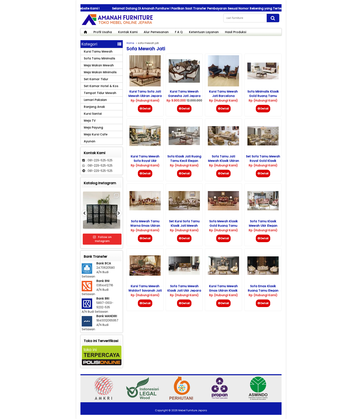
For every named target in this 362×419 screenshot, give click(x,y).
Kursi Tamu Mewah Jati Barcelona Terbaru (223, 95)
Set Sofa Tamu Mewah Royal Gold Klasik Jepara (263, 160)
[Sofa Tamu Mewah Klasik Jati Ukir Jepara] (184, 274)
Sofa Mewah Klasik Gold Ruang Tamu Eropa (223, 225)
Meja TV (90, 120)
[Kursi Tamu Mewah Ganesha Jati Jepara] (184, 82)
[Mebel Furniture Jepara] (117, 25)
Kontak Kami (127, 32)
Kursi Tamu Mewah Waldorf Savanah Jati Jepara (145, 290)
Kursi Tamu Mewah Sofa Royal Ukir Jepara (145, 160)
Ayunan (89, 141)
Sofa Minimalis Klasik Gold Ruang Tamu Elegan (263, 95)
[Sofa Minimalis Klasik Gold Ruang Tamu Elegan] (263, 78)
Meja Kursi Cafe (95, 134)
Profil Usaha (102, 32)
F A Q (179, 32)
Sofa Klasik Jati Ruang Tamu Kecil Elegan (184, 158)
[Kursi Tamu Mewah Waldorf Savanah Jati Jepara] (145, 274)
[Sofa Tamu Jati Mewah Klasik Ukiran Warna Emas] (223, 144)
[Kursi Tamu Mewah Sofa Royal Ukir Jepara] (145, 150)
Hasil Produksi (235, 32)
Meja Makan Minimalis (100, 72)
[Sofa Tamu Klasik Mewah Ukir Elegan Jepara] (263, 209)
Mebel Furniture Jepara (192, 410)
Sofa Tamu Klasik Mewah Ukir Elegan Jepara (263, 225)
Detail (146, 109)
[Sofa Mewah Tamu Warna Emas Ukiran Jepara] (145, 209)
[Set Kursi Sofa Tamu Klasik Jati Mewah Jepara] (184, 209)
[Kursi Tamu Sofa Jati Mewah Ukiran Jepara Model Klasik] (145, 85)
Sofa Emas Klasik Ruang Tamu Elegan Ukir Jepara (263, 290)
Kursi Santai (93, 114)
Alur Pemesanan (156, 32)
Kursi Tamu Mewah (98, 51)
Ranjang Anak (94, 107)
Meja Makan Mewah (99, 65)
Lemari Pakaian (95, 100)
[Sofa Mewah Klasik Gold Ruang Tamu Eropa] (223, 209)
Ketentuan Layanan (204, 32)
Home (130, 43)
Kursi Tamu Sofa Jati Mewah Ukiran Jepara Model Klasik (145, 95)
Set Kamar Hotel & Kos (101, 86)
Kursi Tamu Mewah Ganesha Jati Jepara (184, 93)
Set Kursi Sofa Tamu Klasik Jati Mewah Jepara (184, 225)
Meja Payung (93, 127)
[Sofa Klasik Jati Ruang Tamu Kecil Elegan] (184, 144)
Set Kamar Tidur (96, 79)
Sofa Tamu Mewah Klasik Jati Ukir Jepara (184, 288)
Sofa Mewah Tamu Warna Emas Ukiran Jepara (145, 225)
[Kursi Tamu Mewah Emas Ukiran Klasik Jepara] (223, 274)
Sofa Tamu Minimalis (99, 58)
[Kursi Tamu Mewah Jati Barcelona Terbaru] (223, 85)
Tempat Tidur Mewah (100, 93)
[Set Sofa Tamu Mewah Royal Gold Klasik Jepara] (263, 144)
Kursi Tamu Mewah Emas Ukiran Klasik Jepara (223, 290)
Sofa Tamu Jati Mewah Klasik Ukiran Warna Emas (223, 160)
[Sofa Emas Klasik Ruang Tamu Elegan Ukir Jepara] (263, 274)
